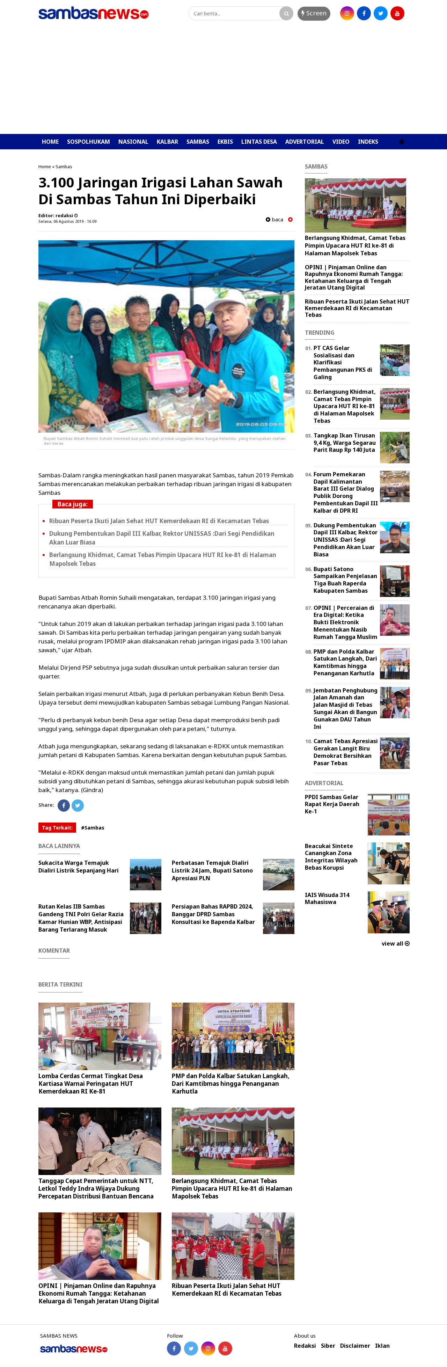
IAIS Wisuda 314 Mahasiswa (327, 898)
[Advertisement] (223, 81)
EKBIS (225, 141)
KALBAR (167, 141)
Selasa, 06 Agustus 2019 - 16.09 (67, 221)
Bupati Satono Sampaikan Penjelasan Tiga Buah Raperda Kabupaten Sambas (345, 579)
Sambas (64, 166)
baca (276, 219)
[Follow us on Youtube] (225, 1348)
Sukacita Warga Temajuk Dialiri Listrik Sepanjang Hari (78, 866)
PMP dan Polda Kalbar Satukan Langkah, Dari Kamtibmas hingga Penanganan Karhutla (231, 1083)
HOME (50, 141)
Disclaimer (355, 1346)
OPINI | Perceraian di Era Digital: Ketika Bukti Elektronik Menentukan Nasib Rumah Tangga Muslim (346, 622)
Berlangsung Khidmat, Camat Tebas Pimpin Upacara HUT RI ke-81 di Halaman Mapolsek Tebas (232, 1188)
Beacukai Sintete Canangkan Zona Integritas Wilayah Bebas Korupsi (331, 856)
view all (393, 943)
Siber (328, 1346)
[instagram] (347, 13)
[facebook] (364, 13)
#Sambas (92, 827)
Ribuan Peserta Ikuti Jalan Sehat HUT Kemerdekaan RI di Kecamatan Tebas (159, 521)
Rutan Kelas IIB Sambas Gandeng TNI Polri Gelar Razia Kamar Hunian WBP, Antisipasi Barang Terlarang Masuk (81, 918)
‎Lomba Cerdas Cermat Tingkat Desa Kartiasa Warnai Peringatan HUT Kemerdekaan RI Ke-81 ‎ (90, 1083)
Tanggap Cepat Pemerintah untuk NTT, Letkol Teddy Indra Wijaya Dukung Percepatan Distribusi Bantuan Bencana (96, 1188)
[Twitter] (78, 805)
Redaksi (305, 1346)
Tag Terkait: (57, 827)
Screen (316, 13)
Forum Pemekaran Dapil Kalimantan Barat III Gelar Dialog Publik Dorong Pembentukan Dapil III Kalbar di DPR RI (346, 492)
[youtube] (397, 13)
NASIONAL (133, 141)
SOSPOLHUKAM (88, 141)
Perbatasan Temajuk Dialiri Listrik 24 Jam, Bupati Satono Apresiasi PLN (212, 870)
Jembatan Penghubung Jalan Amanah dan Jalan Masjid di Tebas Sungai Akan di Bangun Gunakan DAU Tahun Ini (346, 708)
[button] (401, 138)
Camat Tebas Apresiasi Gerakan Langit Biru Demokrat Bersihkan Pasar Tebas (346, 752)
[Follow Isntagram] (208, 1348)
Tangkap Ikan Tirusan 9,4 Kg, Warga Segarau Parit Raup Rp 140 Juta (345, 443)
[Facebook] (64, 805)
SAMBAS (197, 141)
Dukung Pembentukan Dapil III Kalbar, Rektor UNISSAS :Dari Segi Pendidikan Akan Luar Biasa (346, 539)
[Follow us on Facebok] (174, 1348)
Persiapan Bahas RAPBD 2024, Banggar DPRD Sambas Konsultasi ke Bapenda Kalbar (213, 914)
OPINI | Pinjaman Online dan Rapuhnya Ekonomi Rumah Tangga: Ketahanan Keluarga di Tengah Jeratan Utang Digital (98, 1293)
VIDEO (341, 141)
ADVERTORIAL (304, 141)
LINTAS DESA (259, 141)
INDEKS (368, 141)
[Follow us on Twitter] (191, 1348)
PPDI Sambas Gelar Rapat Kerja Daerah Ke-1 (332, 804)
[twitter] (381, 13)
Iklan (382, 1346)
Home (44, 166)
